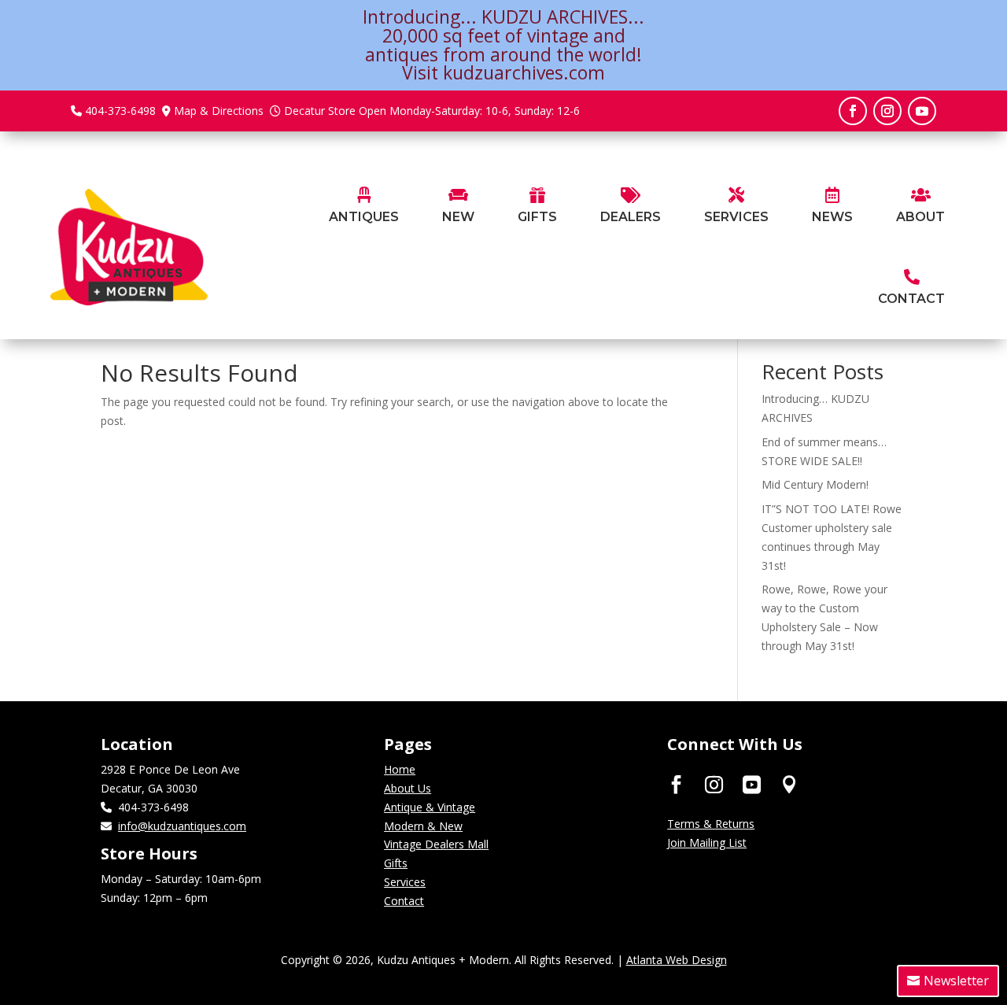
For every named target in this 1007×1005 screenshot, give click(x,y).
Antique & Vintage (429, 807)
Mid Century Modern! (815, 484)
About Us (407, 788)
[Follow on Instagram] (887, 111)
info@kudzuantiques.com (182, 825)
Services (405, 881)
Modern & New (423, 825)
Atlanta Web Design (676, 959)
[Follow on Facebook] (853, 111)
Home (399, 769)
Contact (404, 900)
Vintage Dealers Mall (436, 844)
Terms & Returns (710, 823)
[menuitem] (364, 207)
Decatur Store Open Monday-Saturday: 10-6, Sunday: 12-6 (432, 110)
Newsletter (956, 980)
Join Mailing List (707, 842)
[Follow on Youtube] (922, 111)
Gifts (396, 862)
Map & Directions (219, 110)
